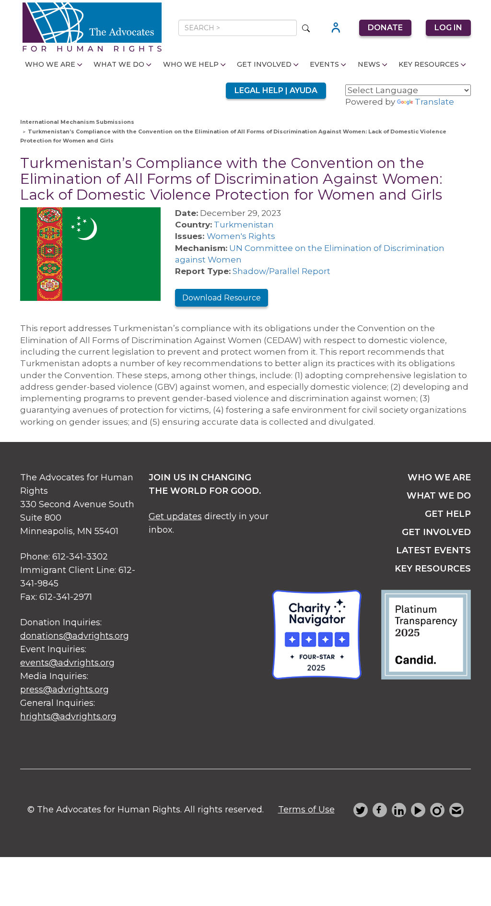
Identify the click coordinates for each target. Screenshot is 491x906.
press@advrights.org (64, 689)
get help (448, 514)
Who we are (439, 477)
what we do (439, 495)
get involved (436, 532)
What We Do (119, 64)
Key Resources (428, 64)
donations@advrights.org (74, 636)
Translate (434, 102)
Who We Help (191, 64)
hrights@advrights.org (68, 716)
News (369, 64)
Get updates (175, 516)
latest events (433, 550)
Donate (385, 27)
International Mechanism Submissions (77, 122)
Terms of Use (306, 809)
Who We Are (50, 64)
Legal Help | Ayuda (275, 90)
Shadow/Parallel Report (281, 271)
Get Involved (264, 64)
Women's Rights (241, 236)
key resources (433, 568)
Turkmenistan (244, 224)
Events (324, 64)
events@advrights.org (67, 662)
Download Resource (221, 297)
